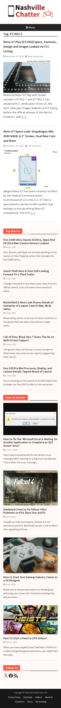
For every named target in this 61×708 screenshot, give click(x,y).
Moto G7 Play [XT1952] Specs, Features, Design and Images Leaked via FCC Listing (30, 46)
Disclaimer (27, 697)
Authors (38, 697)
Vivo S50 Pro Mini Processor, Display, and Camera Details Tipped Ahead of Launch (27, 370)
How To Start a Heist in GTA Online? (25, 638)
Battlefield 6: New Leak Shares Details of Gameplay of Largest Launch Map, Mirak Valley (28, 306)
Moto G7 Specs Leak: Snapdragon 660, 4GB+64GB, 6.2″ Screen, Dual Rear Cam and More (29, 136)
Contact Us (19, 701)
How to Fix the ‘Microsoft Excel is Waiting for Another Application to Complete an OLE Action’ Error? (30, 442)
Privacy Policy (14, 697)
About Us (49, 697)
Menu (32, 27)
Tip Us (30, 701)
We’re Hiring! (41, 701)
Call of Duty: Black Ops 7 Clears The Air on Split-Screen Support (28, 338)
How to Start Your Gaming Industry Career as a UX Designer (30, 578)
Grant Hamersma (35, 56)
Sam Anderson (34, 145)
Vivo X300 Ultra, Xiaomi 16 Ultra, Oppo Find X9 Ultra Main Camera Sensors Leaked (29, 241)
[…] (24, 116)
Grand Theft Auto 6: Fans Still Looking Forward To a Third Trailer (26, 272)
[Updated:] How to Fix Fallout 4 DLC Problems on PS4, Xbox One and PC (25, 511)
